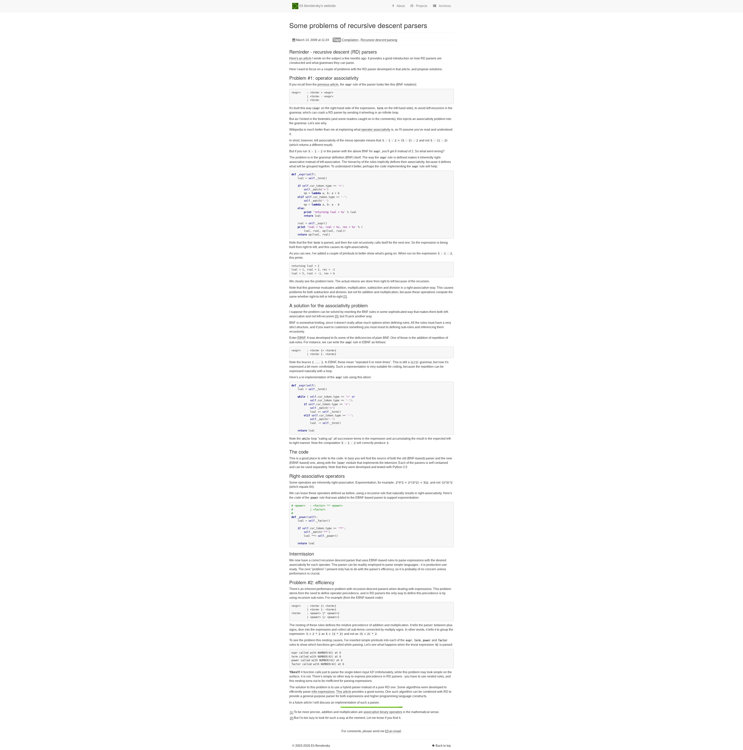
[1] (345, 296)
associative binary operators (383, 712)
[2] (336, 316)
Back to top (443, 745)
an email (394, 731)
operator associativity (375, 129)
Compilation (350, 40)
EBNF (301, 337)
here (351, 458)
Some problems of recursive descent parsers (358, 25)
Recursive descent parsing (379, 40)
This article (343, 691)
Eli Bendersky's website (317, 6)
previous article (328, 84)
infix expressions (323, 691)
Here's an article (300, 58)
